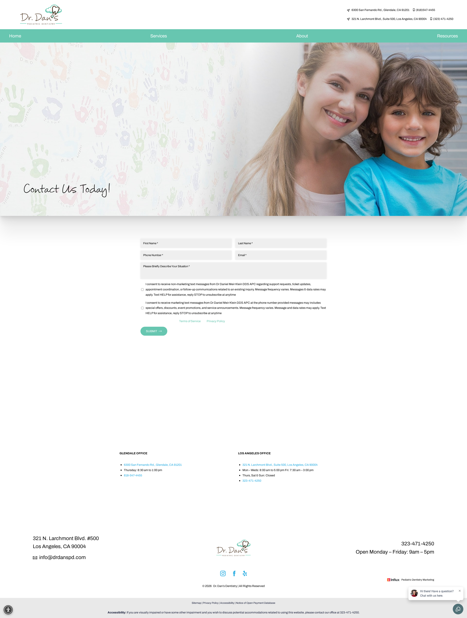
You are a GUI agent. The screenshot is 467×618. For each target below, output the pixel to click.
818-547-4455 (133, 475)
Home (15, 36)
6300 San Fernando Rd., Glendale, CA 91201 (380, 10)
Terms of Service (190, 321)
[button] (8, 609)
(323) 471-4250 (443, 19)
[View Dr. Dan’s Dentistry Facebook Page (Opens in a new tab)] (234, 574)
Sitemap (196, 603)
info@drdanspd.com (62, 557)
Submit (151, 331)
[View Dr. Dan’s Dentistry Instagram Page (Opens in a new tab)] (223, 574)
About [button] (302, 36)
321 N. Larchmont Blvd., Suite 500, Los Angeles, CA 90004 (389, 19)
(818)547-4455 (425, 10)
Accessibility (227, 603)
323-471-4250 (251, 481)
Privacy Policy (216, 321)
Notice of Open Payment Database (255, 603)
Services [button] (158, 36)
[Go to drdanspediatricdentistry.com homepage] (41, 15)
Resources (447, 36)
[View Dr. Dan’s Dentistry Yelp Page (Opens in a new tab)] (245, 574)
